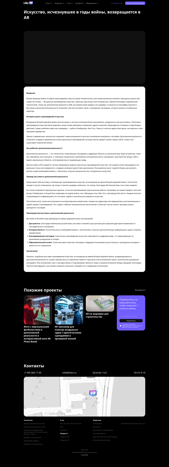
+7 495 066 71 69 (116, 3)
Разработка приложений (32, 437)
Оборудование (91, 3)
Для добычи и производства (103, 430)
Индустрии (58, 3)
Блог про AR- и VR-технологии (70, 423)
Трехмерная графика (31, 441)
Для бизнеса (97, 423)
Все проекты (139, 290)
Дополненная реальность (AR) (34, 427)
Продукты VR (64, 440)
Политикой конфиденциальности (128, 325)
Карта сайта (84, 450)
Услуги (47, 3)
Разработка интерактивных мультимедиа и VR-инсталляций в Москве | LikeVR (36, 432)
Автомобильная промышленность (133, 423)
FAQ (61, 427)
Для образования (99, 433)
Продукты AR (64, 437)
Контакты (63, 430)
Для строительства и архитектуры (105, 437)
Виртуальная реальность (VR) (34, 423)
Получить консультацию (135, 3)
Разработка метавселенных (33, 444)
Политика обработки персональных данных (84, 452)
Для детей (96, 427)
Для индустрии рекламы (101, 440)
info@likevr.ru (69, 372)
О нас (69, 3)
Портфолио (79, 3)
